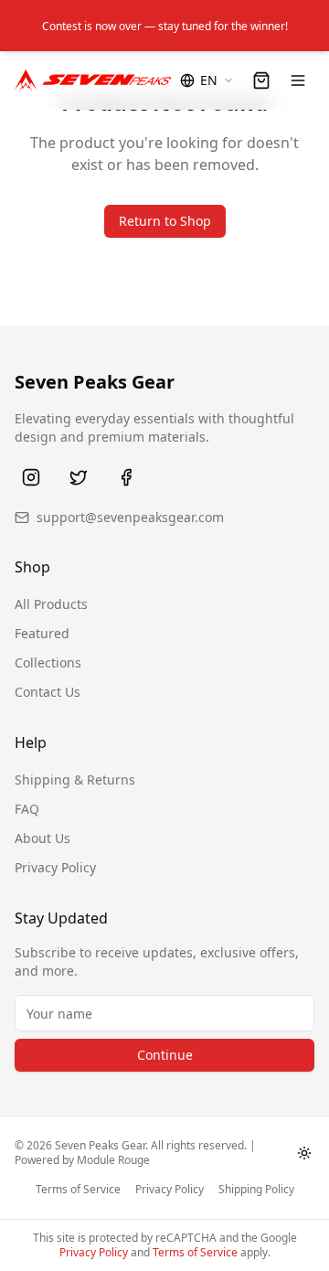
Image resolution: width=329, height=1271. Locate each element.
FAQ (27, 808)
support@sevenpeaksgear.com (130, 517)
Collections (48, 662)
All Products (51, 604)
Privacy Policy (55, 867)
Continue (165, 1054)
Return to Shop (165, 221)
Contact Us (47, 691)
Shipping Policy (256, 1189)
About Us (42, 838)
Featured (42, 633)
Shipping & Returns (75, 779)
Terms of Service (78, 1189)
